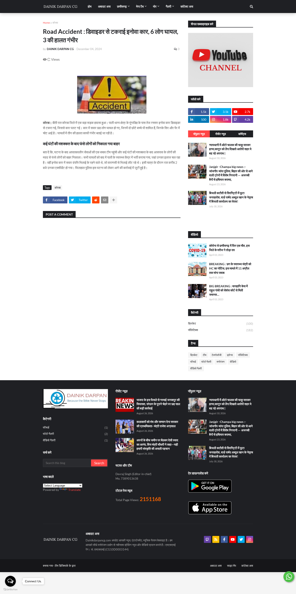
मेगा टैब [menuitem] (140, 6)
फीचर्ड (193, 361)
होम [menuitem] (89, 6)
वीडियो (233, 361)
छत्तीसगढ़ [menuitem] (122, 6)
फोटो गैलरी (206, 361)
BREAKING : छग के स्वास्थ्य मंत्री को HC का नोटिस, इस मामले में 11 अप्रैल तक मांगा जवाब (230, 268)
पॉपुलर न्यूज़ (199, 134)
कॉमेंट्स (242, 134)
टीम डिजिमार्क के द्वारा (65, 565)
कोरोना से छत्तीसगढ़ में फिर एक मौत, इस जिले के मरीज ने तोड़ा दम (229, 248)
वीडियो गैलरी (196, 368)
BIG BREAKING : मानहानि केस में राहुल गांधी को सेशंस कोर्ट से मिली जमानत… (228, 290)
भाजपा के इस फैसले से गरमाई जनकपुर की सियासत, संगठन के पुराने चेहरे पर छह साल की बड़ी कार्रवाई (158, 404)
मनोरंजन (220, 361)
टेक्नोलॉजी (216, 355)
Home (46, 22)
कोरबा (55, 22)
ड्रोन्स (230, 355)
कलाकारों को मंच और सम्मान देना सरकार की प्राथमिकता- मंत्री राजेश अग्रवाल (157, 424)
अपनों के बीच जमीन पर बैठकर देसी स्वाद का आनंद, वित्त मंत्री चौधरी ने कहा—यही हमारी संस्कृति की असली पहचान (157, 444)
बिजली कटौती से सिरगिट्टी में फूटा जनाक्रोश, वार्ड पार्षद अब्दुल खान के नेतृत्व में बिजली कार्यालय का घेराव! (231, 197)
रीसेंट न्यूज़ (220, 134)
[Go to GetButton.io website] (10, 589)
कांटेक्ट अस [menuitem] (187, 6)
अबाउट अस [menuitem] (104, 6)
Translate (74, 490)
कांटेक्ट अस (247, 565)
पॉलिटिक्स (220, 330)
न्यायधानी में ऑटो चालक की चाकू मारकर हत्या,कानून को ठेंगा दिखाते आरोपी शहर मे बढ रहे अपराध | (230, 149)
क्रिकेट (220, 323)
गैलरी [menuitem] (168, 6)
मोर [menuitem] (154, 6)
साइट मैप (231, 565)
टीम (204, 355)
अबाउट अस (216, 565)
